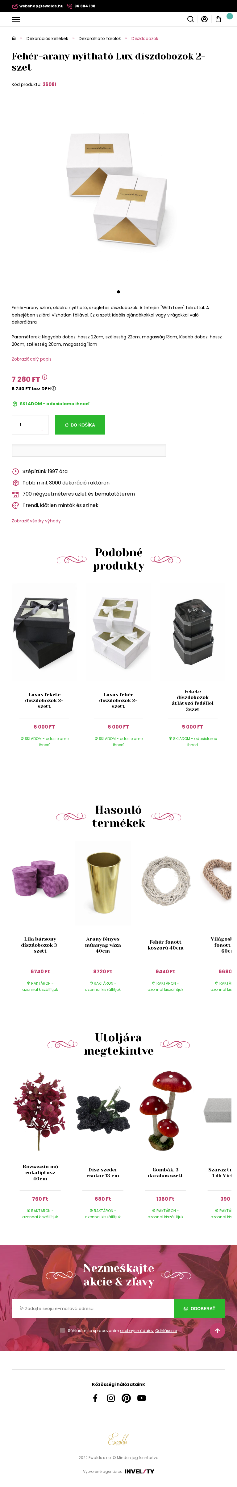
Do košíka (83, 425)
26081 (49, 84)
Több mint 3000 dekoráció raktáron (66, 482)
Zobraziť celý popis (32, 359)
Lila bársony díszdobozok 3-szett (40, 945)
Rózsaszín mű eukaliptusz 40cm (40, 1172)
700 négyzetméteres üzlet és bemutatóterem (79, 493)
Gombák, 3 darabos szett (165, 1173)
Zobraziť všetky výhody (36, 521)
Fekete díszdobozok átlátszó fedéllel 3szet (193, 700)
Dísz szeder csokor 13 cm (102, 1173)
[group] (43, 922)
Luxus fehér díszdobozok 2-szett (118, 700)
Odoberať (202, 1308)
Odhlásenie (166, 1330)
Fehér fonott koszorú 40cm (166, 945)
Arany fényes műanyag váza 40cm (103, 945)
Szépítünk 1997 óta (45, 471)
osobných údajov (137, 1330)
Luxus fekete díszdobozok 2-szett (44, 700)
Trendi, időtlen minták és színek (60, 505)
